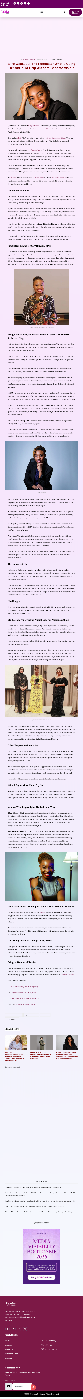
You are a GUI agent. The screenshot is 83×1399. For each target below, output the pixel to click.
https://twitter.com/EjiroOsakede (25, 1004)
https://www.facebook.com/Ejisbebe (24, 992)
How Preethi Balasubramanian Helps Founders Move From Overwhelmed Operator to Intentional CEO (14, 1057)
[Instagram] (18, 3)
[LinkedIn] (19, 1329)
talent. (19, 138)
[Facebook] (15, 3)
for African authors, (34, 150)
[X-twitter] (25, 3)
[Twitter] (13, 1329)
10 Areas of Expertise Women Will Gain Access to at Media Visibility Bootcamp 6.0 (33, 1187)
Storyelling (12, 1019)
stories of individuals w (59, 178)
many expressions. (34, 125)
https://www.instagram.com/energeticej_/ (25, 986)
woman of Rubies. (68, 974)
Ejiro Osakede (31, 1015)
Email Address (10, 1381)
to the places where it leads (56, 138)
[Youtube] (28, 3)
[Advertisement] (41, 38)
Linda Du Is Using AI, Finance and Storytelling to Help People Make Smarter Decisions (34, 1206)
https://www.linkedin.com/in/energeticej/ (25, 998)
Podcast (13, 178)
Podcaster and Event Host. (42, 129)
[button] (41, 12)
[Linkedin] (21, 3)
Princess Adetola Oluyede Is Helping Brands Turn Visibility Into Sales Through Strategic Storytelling (38, 1212)
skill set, (42, 912)
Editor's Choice (29, 60)
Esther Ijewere (57, 60)
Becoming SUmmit (14, 1015)
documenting (39, 178)
